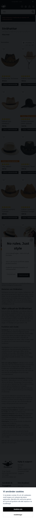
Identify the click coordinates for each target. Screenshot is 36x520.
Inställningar (18, 514)
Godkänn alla (18, 509)
